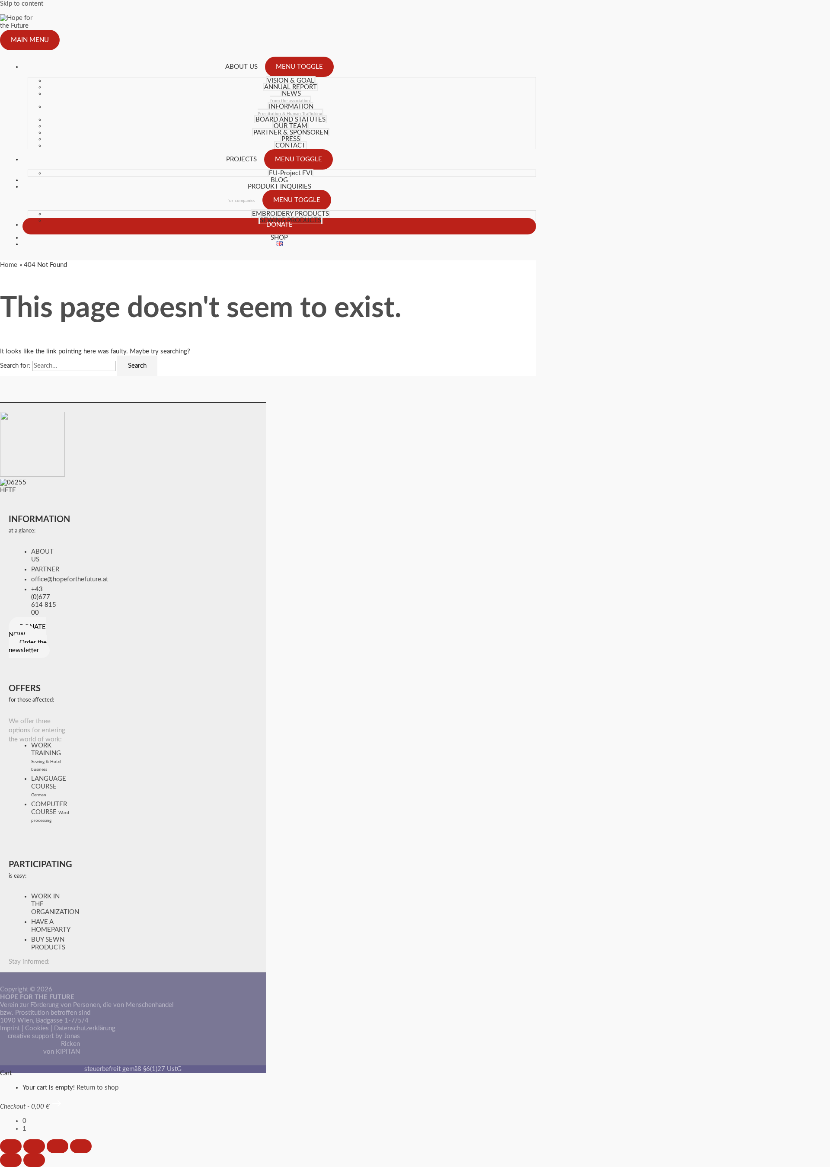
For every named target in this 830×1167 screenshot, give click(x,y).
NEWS (290, 96)
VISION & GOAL (290, 80)
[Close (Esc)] (81, 1146)
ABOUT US (241, 67)
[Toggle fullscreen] (34, 1146)
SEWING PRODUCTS (290, 220)
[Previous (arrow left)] (11, 1160)
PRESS (290, 139)
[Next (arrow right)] (34, 1160)
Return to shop (97, 1087)
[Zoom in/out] (11, 1146)
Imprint (10, 1028)
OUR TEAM (290, 126)
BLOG (279, 180)
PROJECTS (241, 159)
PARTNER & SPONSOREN (290, 132)
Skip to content (21, 3)
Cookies (37, 1028)
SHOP (279, 237)
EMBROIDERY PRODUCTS (290, 214)
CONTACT (290, 145)
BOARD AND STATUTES (290, 119)
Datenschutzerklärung (84, 1028)
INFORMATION (290, 109)
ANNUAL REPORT (290, 87)
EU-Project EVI (290, 173)
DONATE (279, 224)
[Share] (57, 1146)
